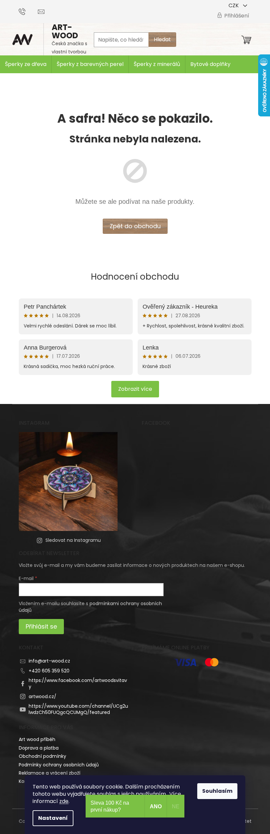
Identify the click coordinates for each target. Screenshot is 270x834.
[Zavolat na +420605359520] (28, 11)
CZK (234, 5)
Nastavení (53, 818)
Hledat (162, 39)
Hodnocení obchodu (135, 277)
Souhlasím (217, 791)
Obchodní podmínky (42, 756)
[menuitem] (25, 64)
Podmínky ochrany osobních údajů (59, 764)
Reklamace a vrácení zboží (49, 773)
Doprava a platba (39, 748)
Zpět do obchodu (135, 226)
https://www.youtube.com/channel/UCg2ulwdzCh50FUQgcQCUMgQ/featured (78, 709)
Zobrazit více (135, 389)
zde (63, 801)
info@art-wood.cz (49, 661)
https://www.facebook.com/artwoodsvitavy (78, 683)
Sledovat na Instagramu (73, 540)
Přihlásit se (41, 626)
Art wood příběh (37, 739)
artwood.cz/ (42, 696)
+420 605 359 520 (49, 670)
